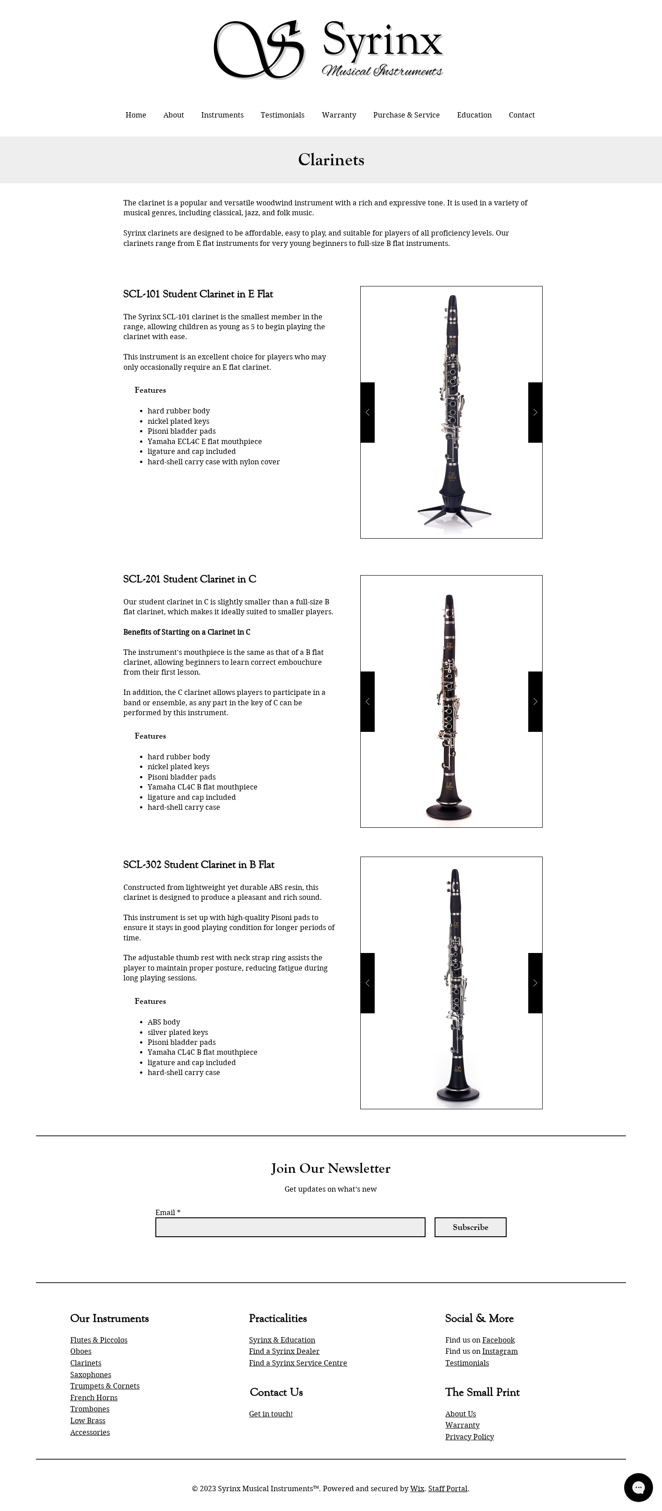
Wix (417, 1488)
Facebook (498, 1340)
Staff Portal (447, 1488)
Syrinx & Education (282, 1340)
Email (165, 1212)
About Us (460, 1414)
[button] (222, 115)
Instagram (500, 1351)
